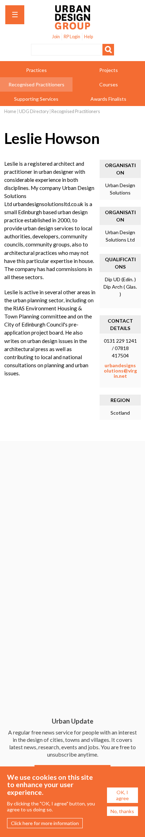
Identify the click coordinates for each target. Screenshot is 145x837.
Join (56, 36)
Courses (108, 84)
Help (88, 36)
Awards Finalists (108, 99)
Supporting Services (36, 99)
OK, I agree (122, 795)
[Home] (72, 26)
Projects (108, 70)
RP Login (72, 36)
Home (10, 111)
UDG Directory (34, 111)
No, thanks (122, 811)
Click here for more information (45, 823)
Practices (36, 70)
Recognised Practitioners (36, 84)
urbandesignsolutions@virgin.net (120, 371)
